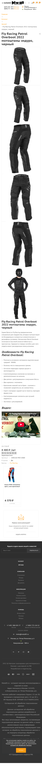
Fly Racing (13, 463)
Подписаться (34, 550)
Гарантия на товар (21, 600)
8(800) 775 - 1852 (11, 8)
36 (10, 453)
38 (13, 453)
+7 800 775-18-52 (32, 625)
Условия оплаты (21, 595)
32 (5, 453)
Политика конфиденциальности (21, 603)
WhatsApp (28, 652)
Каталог (21, 561)
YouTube (23, 652)
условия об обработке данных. (21, 745)
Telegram (18, 652)
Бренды (21, 565)
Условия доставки (21, 598)
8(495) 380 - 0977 (11, 7)
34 (8, 453)
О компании (21, 575)
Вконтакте (13, 652)
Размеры (21, 616)
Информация (21, 589)
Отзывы (21, 577)
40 (15, 453)
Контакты (21, 580)
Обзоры (21, 618)
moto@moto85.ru (22, 634)
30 (3, 453)
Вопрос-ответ (21, 613)
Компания (21, 571)
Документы (21, 583)
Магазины (21, 593)
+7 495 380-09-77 (14, 625)
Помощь (21, 609)
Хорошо (21, 750)
